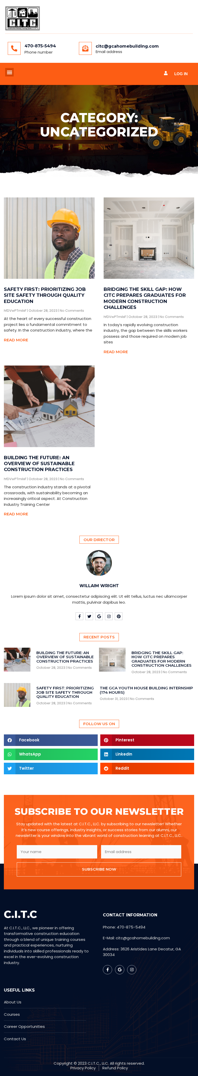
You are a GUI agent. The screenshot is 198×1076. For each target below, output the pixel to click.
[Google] (99, 616)
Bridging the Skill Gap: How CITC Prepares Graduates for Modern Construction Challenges (145, 298)
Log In (181, 74)
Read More (16, 339)
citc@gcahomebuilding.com (127, 46)
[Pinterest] (118, 616)
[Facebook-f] (79, 616)
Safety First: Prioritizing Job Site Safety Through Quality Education (45, 295)
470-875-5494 (40, 46)
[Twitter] (89, 616)
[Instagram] (109, 616)
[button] (9, 72)
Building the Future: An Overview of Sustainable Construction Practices (39, 464)
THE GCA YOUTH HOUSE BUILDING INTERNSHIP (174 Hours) (146, 690)
